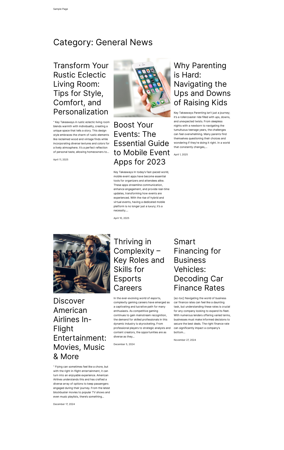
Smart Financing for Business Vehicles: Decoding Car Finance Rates (199, 264)
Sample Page (60, 8)
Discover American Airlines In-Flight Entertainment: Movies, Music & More (79, 328)
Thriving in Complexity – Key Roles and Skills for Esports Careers (139, 264)
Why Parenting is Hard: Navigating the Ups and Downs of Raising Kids (202, 84)
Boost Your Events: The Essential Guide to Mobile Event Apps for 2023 (142, 143)
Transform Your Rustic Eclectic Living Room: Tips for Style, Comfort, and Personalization (81, 88)
